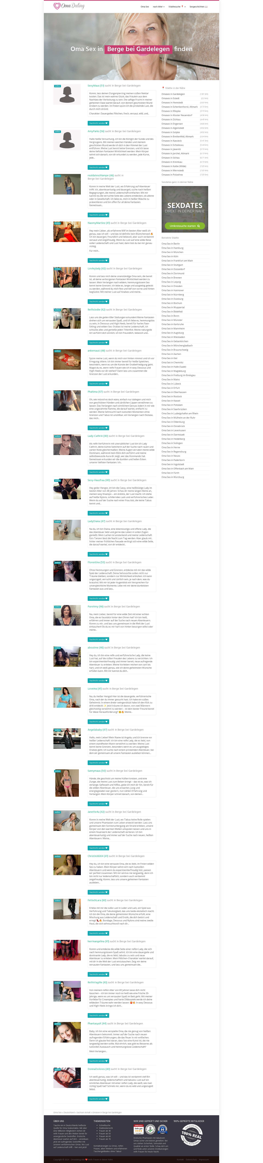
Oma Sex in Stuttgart (172, 264)
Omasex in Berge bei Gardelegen (107, 1112)
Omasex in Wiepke (185, 111)
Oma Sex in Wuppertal (173, 307)
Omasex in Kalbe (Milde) (185, 166)
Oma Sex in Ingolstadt (173, 464)
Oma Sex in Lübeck (171, 383)
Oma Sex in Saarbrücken (174, 409)
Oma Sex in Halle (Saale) (174, 366)
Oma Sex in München (172, 252)
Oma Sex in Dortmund (173, 273)
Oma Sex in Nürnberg (173, 294)
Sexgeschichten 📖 (199, 7)
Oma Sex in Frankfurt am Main (177, 260)
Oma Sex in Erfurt (171, 387)
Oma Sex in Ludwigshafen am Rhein (180, 413)
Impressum (204, 1159)
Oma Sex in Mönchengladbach (177, 345)
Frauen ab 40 (105, 1130)
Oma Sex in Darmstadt (173, 434)
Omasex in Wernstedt (185, 170)
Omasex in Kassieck (185, 140)
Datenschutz (191, 1159)
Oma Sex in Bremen (172, 277)
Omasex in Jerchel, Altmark (185, 153)
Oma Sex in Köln (170, 256)
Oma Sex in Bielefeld (172, 311)
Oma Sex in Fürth (170, 472)
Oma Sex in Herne (171, 447)
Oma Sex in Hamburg (172, 247)
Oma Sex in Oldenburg (173, 421)
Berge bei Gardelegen (128, 85)
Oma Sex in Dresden (172, 286)
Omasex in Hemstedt (185, 102)
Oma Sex (145, 7)
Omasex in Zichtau (185, 119)
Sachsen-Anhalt (83, 1112)
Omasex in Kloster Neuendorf (185, 115)
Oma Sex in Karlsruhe (173, 324)
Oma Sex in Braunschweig (175, 349)
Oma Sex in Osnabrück (173, 426)
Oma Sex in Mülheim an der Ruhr (178, 417)
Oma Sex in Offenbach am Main (178, 468)
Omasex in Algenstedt (185, 127)
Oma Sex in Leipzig (171, 281)
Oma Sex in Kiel (169, 358)
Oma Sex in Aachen (171, 353)
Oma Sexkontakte (70, 1128)
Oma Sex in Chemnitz (172, 362)
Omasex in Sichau (185, 157)
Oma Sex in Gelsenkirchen (175, 341)
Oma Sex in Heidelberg (173, 438)
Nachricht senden (97, 123)
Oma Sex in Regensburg (174, 451)
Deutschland (69, 1112)
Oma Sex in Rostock (172, 396)
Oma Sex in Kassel (171, 400)
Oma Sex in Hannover (173, 290)
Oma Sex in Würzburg (173, 477)
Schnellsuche (104, 1125)
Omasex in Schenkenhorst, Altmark (185, 106)
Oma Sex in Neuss (171, 455)
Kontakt (180, 1159)
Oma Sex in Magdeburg (174, 370)
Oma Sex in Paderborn (173, 460)
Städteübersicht (106, 1128)
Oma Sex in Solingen (172, 443)
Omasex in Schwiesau (185, 144)
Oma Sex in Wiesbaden (173, 337)
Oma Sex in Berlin (171, 243)
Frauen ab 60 (105, 1136)
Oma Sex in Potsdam (172, 404)
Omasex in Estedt (185, 98)
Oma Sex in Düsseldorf (173, 269)
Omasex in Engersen (185, 123)
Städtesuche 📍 (176, 7)
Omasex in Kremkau (185, 161)
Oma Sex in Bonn (170, 315)
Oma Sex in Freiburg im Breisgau (178, 375)
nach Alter (158, 7)
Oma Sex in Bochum (172, 303)
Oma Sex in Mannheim (173, 328)
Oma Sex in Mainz (171, 379)
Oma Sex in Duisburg (172, 298)
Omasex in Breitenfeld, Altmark (185, 136)
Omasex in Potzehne (185, 174)
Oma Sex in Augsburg (173, 332)
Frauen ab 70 (105, 1139)
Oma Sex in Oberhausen (174, 392)
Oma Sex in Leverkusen (174, 430)
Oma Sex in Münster (172, 320)
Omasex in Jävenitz (185, 149)
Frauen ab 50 (105, 1133)
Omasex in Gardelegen (185, 94)
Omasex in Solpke (185, 132)
